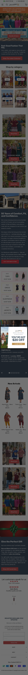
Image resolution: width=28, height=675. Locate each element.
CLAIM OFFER (18, 344)
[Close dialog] (26, 327)
